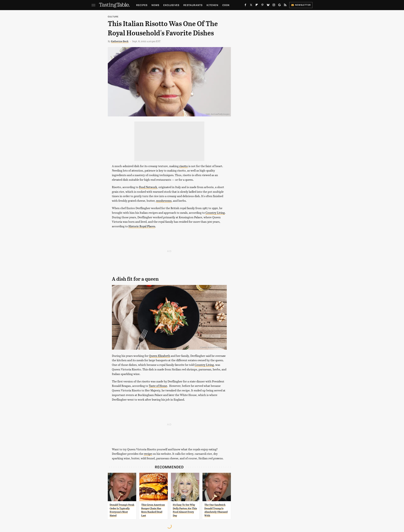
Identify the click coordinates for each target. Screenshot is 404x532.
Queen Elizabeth (159, 356)
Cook (226, 5)
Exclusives (171, 5)
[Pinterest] (262, 5)
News (155, 5)
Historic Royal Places (141, 226)
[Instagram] (273, 5)
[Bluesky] (268, 5)
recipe (148, 454)
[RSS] (285, 5)
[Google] (279, 5)
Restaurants (192, 5)
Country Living (215, 213)
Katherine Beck (119, 41)
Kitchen (212, 5)
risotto (183, 166)
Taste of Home (158, 386)
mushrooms (164, 201)
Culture (113, 16)
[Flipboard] (256, 5)
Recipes (141, 5)
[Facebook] (245, 5)
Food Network (148, 187)
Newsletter (303, 4)
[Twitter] (251, 5)
